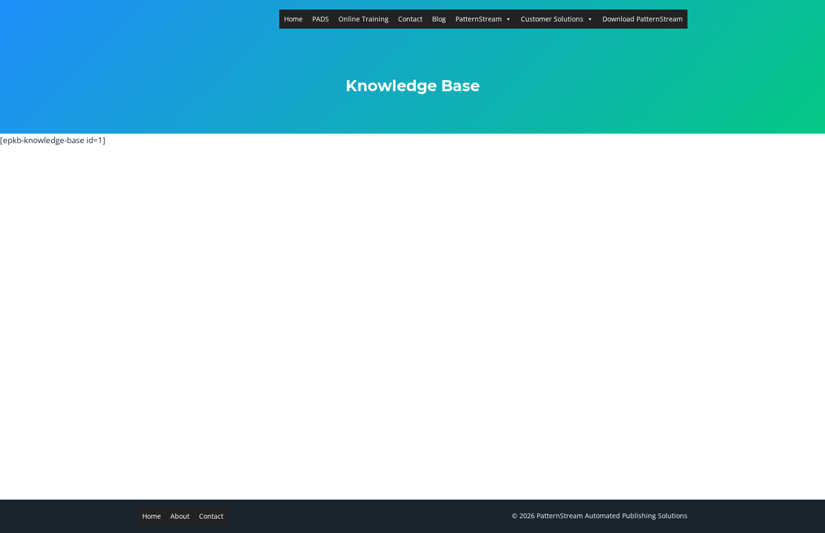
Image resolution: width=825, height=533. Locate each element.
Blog (439, 18)
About (180, 516)
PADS (320, 18)
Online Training (363, 18)
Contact (410, 18)
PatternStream (478, 18)
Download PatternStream (643, 18)
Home (293, 18)
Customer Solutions (552, 18)
